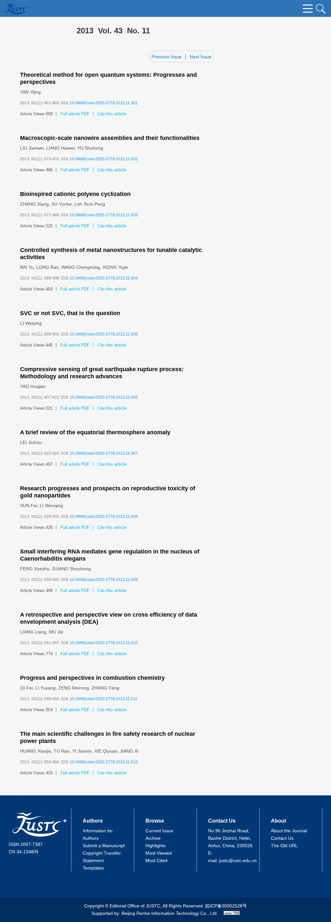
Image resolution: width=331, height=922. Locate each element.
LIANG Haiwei (60, 148)
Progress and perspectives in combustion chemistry (92, 678)
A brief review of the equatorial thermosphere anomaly (95, 432)
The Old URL (284, 845)
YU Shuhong (90, 148)
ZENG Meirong (73, 687)
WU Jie (56, 631)
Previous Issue (167, 56)
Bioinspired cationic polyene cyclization (75, 194)
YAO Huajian (33, 386)
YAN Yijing (30, 92)
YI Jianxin (82, 751)
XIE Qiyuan (105, 751)
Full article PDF (75, 114)
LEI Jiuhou (31, 442)
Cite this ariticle (111, 114)
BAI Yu (27, 267)
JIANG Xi (129, 751)
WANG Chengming (80, 267)
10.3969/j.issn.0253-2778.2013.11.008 (104, 516)
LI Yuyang (45, 687)
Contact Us (282, 838)
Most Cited (156, 860)
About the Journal (289, 830)
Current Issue (159, 830)
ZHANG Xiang (34, 204)
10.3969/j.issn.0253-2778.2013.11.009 (104, 579)
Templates (93, 868)
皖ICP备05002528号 (226, 905)
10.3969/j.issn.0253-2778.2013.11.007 (104, 453)
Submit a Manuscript (104, 845)
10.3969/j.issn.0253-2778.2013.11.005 (104, 334)
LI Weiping (31, 323)
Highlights (155, 845)
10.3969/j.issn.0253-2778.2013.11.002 (104, 159)
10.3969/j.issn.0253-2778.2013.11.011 (103, 699)
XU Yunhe (61, 204)
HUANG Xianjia (35, 751)
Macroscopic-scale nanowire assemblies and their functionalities (109, 138)
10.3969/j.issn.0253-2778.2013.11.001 (104, 103)
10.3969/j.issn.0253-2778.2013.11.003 (104, 215)
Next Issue (200, 56)
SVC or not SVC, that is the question (70, 313)
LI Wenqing (51, 505)
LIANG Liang (33, 631)
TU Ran (61, 751)
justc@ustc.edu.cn (238, 860)
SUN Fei (28, 505)
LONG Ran (47, 267)
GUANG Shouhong (71, 568)
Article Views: (33, 114)
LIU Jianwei (32, 148)
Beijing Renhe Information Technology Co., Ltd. (170, 913)
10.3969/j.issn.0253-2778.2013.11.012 (104, 762)
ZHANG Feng (105, 687)
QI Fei (26, 687)
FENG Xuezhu (34, 568)
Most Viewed (158, 853)
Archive (153, 838)
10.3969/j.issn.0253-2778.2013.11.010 (104, 643)
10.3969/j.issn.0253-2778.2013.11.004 (104, 278)
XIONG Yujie (115, 267)
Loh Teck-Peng (89, 204)
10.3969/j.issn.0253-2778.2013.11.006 (104, 397)
